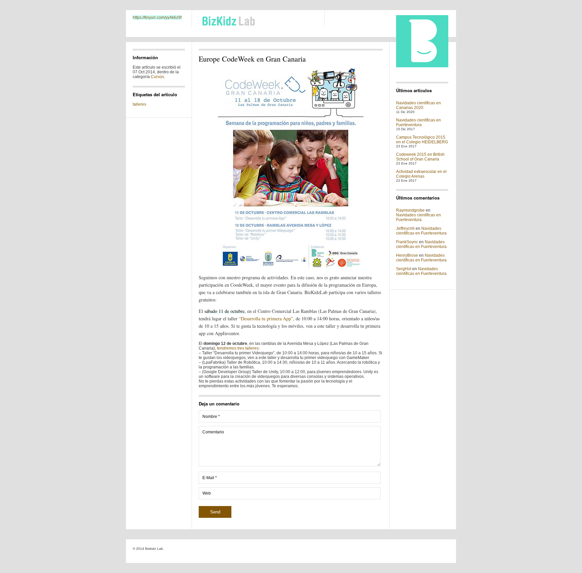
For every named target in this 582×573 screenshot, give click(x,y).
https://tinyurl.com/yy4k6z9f (157, 17)
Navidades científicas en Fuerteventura (418, 122)
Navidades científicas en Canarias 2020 (418, 105)
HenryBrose (407, 255)
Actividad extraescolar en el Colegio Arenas (421, 174)
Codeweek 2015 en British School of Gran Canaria (420, 157)
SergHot (403, 268)
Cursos (157, 76)
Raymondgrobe (410, 210)
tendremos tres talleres (238, 348)
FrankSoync (407, 242)
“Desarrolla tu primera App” (266, 318)
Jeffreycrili (405, 228)
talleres (139, 104)
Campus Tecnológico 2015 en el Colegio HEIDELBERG (422, 139)
